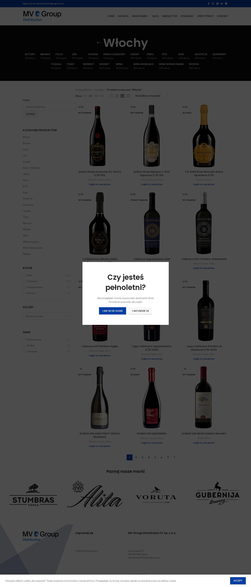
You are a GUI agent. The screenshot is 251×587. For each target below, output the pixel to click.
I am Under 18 (140, 310)
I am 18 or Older (112, 310)
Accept (238, 580)
